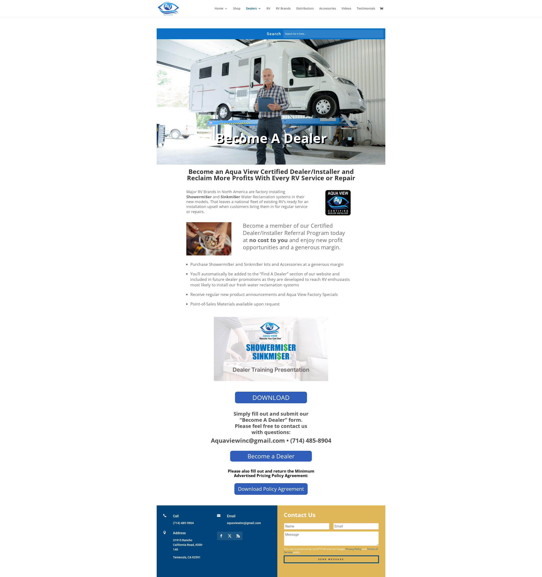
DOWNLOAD (271, 397)
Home (219, 8)
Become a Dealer (271, 456)
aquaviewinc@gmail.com (244, 523)
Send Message (331, 559)
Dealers (251, 8)
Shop (237, 8)
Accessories (327, 8)
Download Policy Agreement (271, 488)
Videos (346, 8)
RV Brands (283, 8)
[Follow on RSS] (238, 536)
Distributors (305, 8)
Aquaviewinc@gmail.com (248, 440)
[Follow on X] (229, 536)
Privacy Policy (353, 549)
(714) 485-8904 (310, 440)
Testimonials (366, 8)
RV (268, 8)
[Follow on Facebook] (221, 536)
